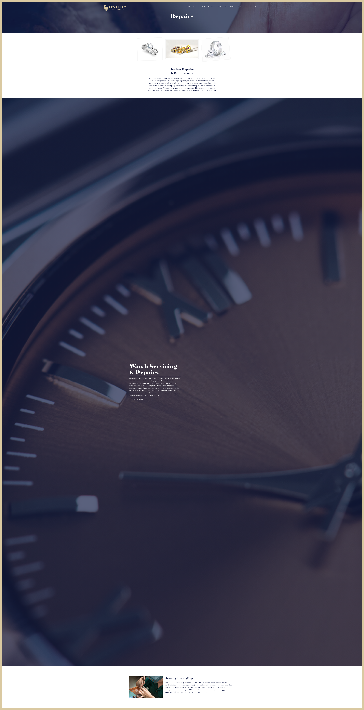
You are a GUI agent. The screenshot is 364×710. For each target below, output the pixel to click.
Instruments (230, 6)
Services (211, 6)
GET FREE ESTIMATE (136, 399)
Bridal (220, 6)
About (195, 6)
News (240, 6)
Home (188, 6)
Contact (248, 6)
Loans (203, 6)
